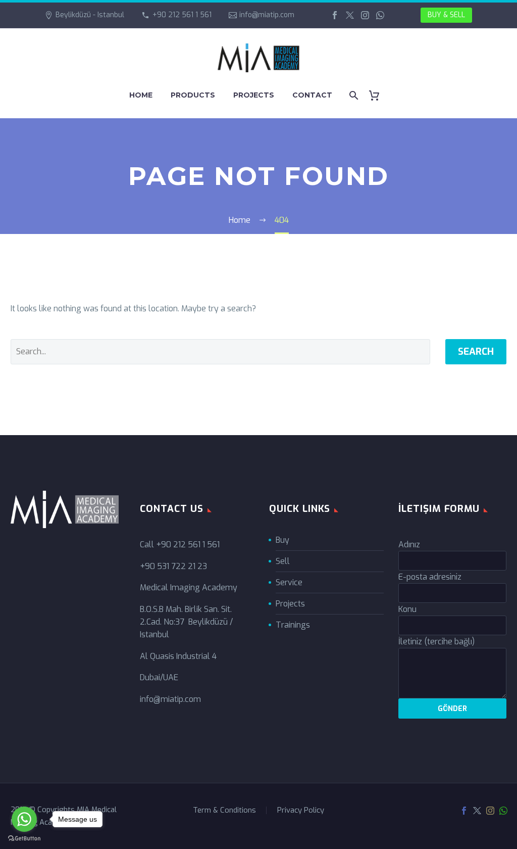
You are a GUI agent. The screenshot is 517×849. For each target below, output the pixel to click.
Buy (282, 540)
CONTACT (312, 95)
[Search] (353, 95)
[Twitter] (349, 15)
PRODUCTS (193, 95)
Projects (290, 603)
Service (289, 582)
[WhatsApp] (380, 15)
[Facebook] (334, 15)
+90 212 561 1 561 (182, 15)
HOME (140, 95)
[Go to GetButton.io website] (24, 838)
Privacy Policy (300, 810)
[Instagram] (365, 15)
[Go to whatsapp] (24, 819)
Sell (283, 561)
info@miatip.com (266, 15)
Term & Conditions (224, 810)
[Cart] (378, 95)
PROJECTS (253, 95)
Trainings (293, 625)
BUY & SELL (446, 15)
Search (476, 351)
